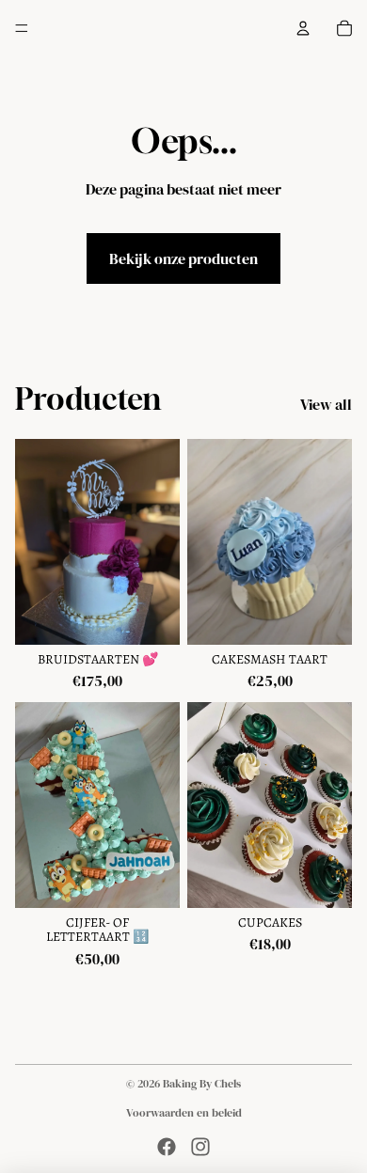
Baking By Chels (202, 1083)
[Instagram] (200, 1146)
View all (326, 404)
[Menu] (21, 28)
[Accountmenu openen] (303, 28)
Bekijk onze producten (183, 258)
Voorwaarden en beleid (184, 1112)
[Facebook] (166, 1146)
